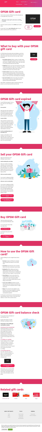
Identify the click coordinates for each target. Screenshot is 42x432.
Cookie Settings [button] (4, 429)
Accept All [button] (10, 429)
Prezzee (15, 398)
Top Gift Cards (23, 2)
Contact (25, 4)
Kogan (36, 398)
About (17, 2)
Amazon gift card (5, 398)
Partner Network (19, 4)
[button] (21, 20)
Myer (26, 398)
